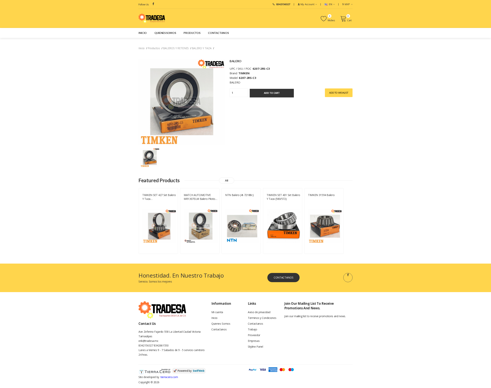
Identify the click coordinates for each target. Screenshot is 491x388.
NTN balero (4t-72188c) (239, 195)
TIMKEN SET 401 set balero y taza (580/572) (283, 197)
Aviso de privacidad (259, 312)
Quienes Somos (165, 32)
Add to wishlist (338, 92)
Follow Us (143, 4)
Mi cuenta (217, 312)
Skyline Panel (255, 346)
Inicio (142, 32)
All (226, 180)
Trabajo (252, 329)
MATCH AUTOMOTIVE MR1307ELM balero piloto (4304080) (199, 197)
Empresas (254, 341)
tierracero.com (169, 377)
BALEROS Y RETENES (176, 48)
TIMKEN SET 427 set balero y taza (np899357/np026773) (159, 197)
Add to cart (272, 93)
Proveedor (254, 335)
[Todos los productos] (149, 157)
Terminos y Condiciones (262, 318)
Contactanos (218, 32)
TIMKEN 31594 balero (321, 195)
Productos (192, 32)
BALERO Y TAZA (201, 48)
